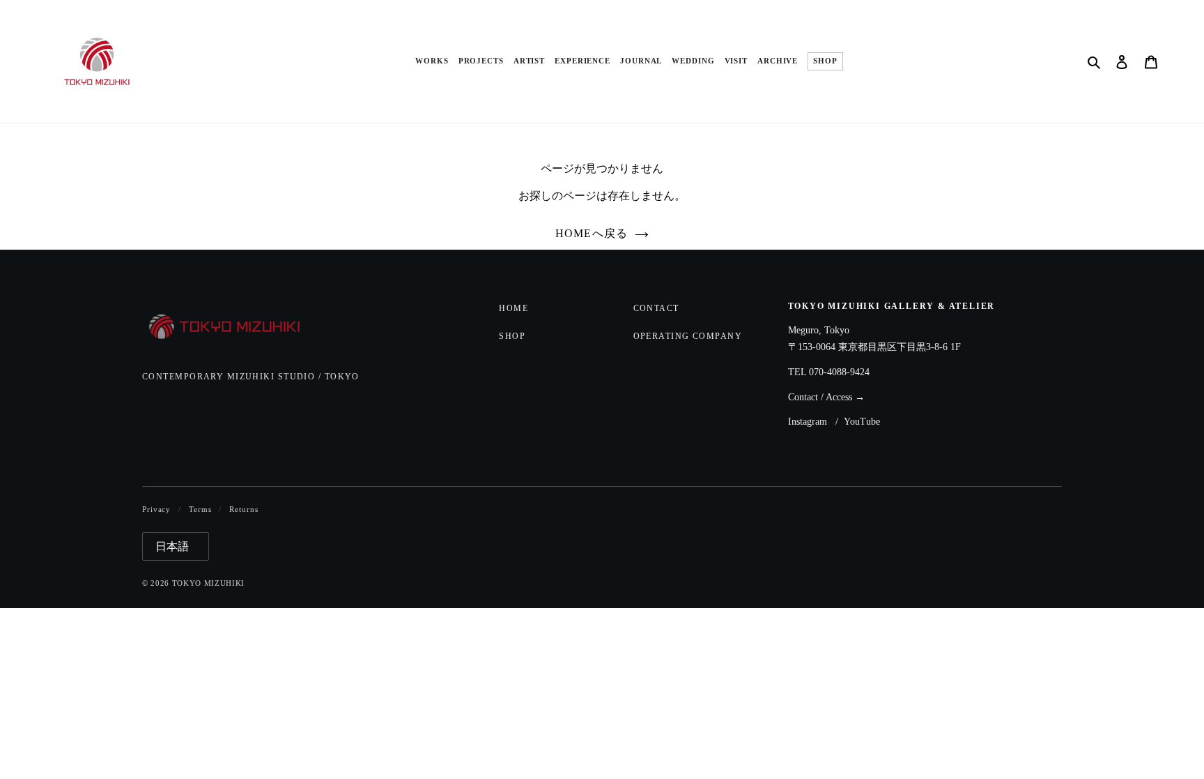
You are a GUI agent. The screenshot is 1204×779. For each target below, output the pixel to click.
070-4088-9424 (839, 372)
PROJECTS (481, 61)
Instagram (807, 421)
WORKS (431, 61)
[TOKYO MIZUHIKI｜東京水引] (234, 328)
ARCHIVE (777, 61)
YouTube (862, 421)
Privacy (156, 509)
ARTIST (529, 61)
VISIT (736, 61)
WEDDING (693, 61)
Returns (243, 509)
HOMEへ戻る (591, 233)
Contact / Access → (826, 397)
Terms (200, 509)
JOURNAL (641, 61)
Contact (656, 308)
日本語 (172, 546)
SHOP (825, 61)
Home (513, 308)
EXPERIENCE (582, 61)
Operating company (687, 336)
